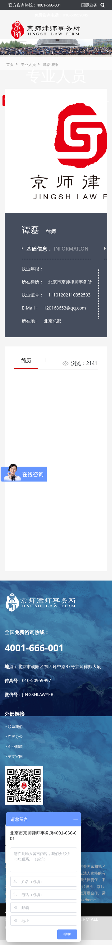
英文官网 (15, 756)
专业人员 (28, 64)
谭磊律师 (50, 64)
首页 (10, 64)
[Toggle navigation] (18, 47)
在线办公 (15, 736)
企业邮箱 (15, 746)
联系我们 (15, 726)
